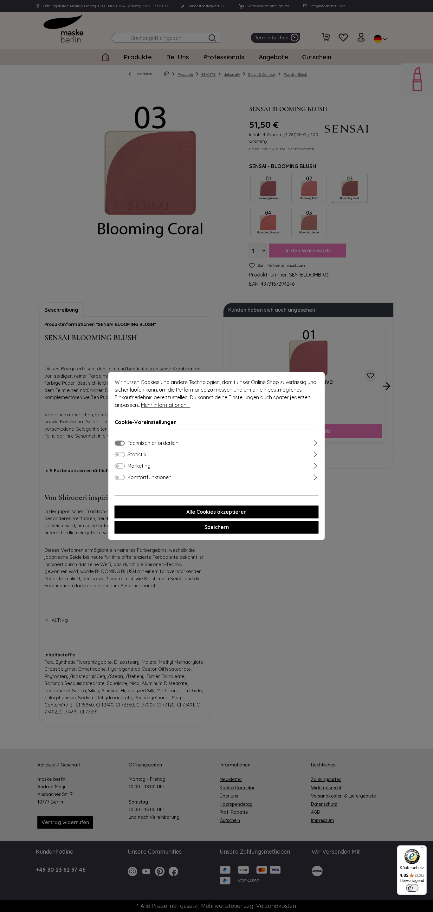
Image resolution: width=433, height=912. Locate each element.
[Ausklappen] (315, 442)
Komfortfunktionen (149, 477)
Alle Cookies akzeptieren (216, 512)
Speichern (216, 527)
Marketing (139, 466)
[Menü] (423, 849)
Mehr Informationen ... (166, 405)
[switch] (120, 454)
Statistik (136, 455)
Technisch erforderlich (152, 443)
